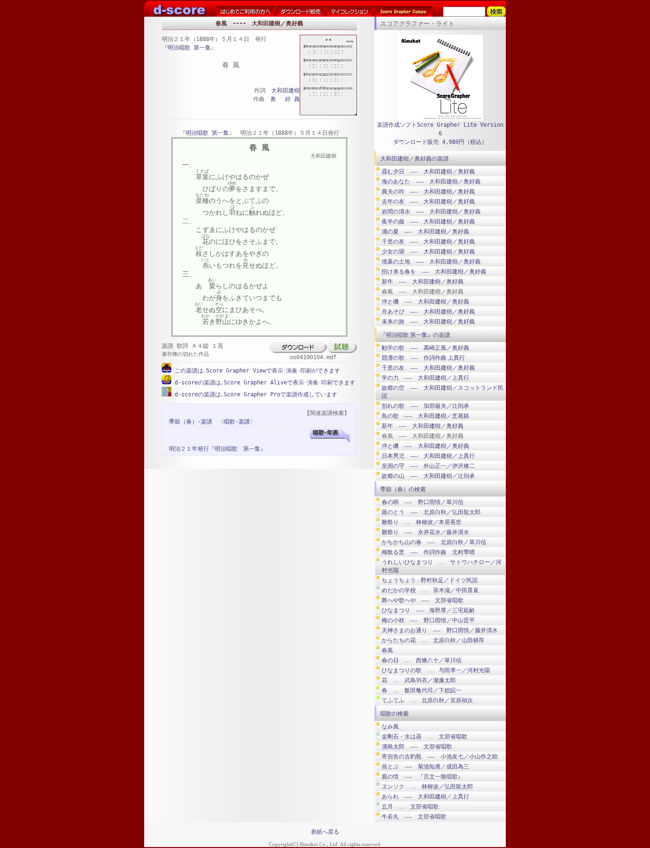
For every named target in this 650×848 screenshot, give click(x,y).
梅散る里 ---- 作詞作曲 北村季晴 (428, 552)
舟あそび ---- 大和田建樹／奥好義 (428, 311)
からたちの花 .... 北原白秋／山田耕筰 (433, 640)
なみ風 (390, 726)
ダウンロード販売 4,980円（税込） (440, 142)
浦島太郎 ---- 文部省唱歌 (417, 746)
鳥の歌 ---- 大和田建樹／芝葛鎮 (425, 416)
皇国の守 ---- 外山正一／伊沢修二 (428, 466)
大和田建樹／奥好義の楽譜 (414, 158)
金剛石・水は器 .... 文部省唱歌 (424, 736)
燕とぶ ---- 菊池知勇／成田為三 (425, 766)
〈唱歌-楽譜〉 (237, 421)
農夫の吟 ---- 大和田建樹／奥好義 (428, 191)
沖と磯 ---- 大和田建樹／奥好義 (425, 301)
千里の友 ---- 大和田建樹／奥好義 (428, 241)
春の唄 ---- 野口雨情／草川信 (422, 502)
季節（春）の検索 (403, 489)
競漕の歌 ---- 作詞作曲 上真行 (423, 357)
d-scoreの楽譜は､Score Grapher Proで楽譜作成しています (254, 394)
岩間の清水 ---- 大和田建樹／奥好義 (431, 211)
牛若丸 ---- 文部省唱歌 (414, 816)
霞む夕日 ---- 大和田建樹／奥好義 (428, 171)
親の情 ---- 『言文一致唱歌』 (422, 776)
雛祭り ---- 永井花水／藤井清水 (425, 532)
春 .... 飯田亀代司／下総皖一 (422, 690)
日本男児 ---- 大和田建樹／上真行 (428, 456)
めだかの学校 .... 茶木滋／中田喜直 (430, 590)
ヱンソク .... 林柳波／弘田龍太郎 (427, 786)
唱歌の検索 (394, 713)
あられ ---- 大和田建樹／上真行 (425, 796)
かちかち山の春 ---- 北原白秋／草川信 (434, 542)
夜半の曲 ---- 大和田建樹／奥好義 (428, 221)
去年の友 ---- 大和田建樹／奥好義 (428, 201)
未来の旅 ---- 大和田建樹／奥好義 (428, 321)
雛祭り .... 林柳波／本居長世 (422, 522)
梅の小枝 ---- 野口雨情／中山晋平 (428, 620)
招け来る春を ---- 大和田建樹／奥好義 (434, 271)
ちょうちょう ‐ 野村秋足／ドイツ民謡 (430, 580)
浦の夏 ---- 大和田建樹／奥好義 (425, 231)
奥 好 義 (285, 99)
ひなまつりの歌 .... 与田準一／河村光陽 (436, 670)
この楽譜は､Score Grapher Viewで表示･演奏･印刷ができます (255, 370)
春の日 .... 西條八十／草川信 (422, 660)
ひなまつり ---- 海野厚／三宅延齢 (428, 610)
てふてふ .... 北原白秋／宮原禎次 (427, 700)
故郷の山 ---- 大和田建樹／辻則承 (428, 476)
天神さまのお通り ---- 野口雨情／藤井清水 (440, 630)
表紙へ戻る (325, 831)
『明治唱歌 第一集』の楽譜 (415, 335)
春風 (387, 650)
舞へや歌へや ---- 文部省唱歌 (422, 600)
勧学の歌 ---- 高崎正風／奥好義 (425, 347)
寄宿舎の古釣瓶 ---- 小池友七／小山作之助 (440, 756)
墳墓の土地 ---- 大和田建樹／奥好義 (431, 261)
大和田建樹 (285, 90)
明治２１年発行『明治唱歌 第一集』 (217, 448)
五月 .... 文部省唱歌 (410, 806)
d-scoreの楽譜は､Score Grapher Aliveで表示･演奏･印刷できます (263, 382)
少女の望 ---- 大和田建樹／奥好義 (428, 251)
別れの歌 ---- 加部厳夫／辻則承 (425, 406)
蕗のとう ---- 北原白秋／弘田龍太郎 (431, 512)
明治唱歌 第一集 (189, 47)
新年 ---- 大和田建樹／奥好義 (422, 281)
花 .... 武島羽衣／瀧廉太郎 (419, 680)
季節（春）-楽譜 (190, 421)
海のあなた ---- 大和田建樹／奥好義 (431, 181)
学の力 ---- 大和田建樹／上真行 (425, 377)
